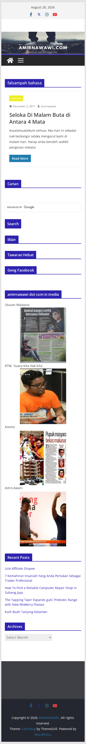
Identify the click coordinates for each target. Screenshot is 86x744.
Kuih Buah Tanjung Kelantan (26, 612)
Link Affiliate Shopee (20, 568)
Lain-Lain (16, 98)
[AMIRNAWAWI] (43, 34)
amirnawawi (48, 106)
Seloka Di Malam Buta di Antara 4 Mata (39, 118)
